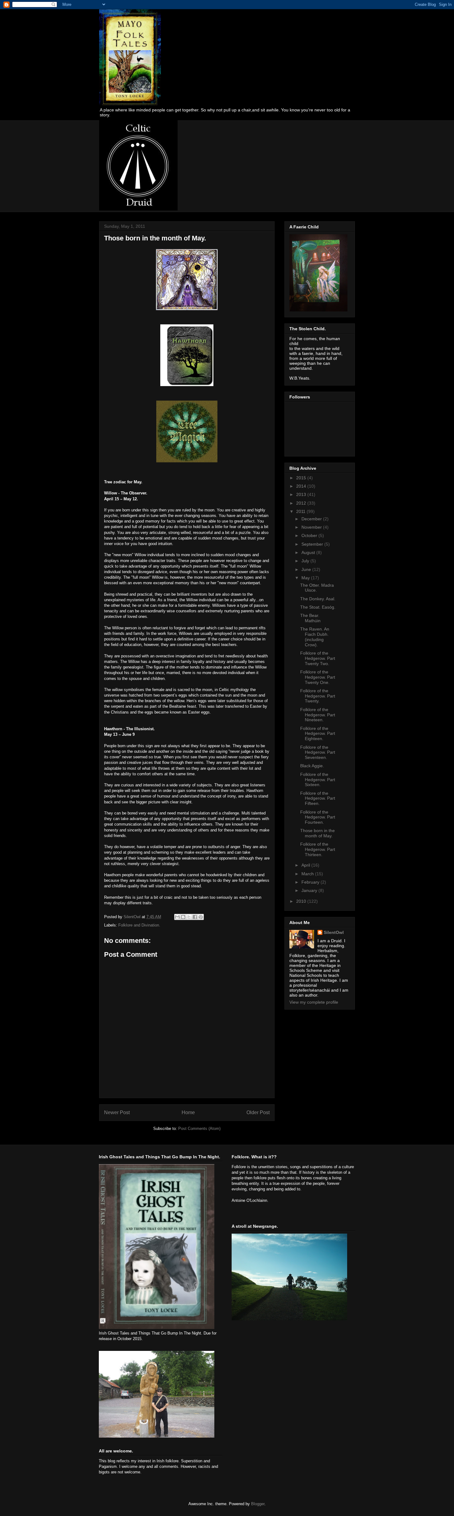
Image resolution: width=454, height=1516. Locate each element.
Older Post (258, 1112)
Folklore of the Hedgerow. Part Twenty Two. (317, 658)
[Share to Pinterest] (201, 917)
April (306, 865)
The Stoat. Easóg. (317, 607)
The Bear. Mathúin (310, 618)
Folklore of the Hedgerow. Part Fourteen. (317, 817)
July (305, 560)
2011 (301, 511)
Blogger (257, 1503)
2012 (301, 503)
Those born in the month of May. (317, 833)
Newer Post (117, 1112)
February (311, 882)
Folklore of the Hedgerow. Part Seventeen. (317, 752)
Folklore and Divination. (139, 925)
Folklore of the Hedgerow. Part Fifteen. (317, 798)
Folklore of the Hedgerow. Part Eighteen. (317, 733)
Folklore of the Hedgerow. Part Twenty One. (317, 677)
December (312, 518)
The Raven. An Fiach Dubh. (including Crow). (314, 637)
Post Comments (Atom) (199, 1128)
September (312, 544)
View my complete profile (313, 1002)
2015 (301, 477)
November (312, 527)
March (308, 873)
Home (188, 1112)
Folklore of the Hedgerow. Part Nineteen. (317, 715)
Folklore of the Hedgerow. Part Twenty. (317, 696)
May (306, 577)
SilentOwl (334, 932)
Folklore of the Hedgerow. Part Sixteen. (317, 779)
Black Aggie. (312, 765)
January (309, 890)
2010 (301, 901)
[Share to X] (189, 917)
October (309, 535)
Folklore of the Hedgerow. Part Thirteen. (317, 849)
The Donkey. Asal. (317, 598)
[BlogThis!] (183, 917)
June (306, 569)
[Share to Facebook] (195, 917)
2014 (301, 486)
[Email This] (177, 917)
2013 (301, 494)
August (308, 552)
